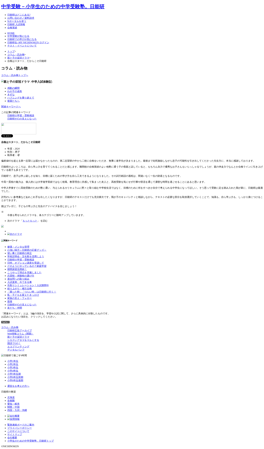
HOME (11, 33)
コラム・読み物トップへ (14, 75)
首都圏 (11, 400)
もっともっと (30, 220)
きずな (11, 94)
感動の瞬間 (13, 88)
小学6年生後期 (15, 380)
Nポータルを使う (16, 21)
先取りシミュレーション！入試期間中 (28, 285)
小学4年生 (12, 370)
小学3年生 (12, 367)
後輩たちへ (13, 101)
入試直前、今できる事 (19, 282)
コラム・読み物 (15, 54)
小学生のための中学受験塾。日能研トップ (30, 441)
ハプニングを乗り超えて (20, 97)
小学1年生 (12, 361)
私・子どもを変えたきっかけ (23, 295)
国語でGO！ (14, 343)
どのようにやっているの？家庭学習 (26, 266)
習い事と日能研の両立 (19, 253)
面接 (9, 301)
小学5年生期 (14, 374)
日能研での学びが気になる (22, 39)
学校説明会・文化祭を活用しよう (25, 256)
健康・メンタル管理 (18, 246)
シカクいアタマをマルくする (23, 340)
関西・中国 (13, 407)
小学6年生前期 (15, 377)
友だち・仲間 (14, 308)
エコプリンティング (18, 346)
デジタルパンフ (15, 349)
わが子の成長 (14, 91)
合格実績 (12, 27)
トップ (11, 51)
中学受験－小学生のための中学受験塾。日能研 (53, 6)
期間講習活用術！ (17, 269)
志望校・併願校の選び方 (20, 275)
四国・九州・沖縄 (17, 410)
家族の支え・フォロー (19, 298)
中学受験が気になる (18, 36)
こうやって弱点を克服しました (24, 272)
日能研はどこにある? (18, 14)
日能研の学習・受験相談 (20, 115)
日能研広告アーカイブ (19, 330)
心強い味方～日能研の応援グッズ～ (26, 250)
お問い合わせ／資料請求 (20, 18)
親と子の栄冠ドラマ (18, 57)
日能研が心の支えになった (22, 118)
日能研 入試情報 (16, 24)
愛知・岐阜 (13, 403)
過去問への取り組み (18, 279)
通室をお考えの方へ (18, 386)
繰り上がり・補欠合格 (19, 288)
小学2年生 (12, 364)
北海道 (11, 397)
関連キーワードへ (11, 106)
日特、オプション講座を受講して (25, 263)
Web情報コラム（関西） (20, 333)
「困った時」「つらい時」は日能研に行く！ (31, 291)
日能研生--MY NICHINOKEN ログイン (28, 42)
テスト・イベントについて (22, 45)
